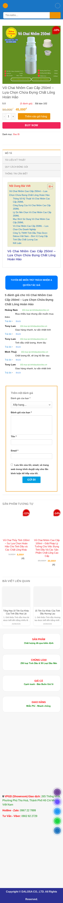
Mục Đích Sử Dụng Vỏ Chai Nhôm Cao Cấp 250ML (31, 221)
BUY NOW (31, 125)
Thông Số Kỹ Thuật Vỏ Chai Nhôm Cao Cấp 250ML (31, 200)
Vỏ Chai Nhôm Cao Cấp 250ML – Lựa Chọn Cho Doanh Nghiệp (30, 228)
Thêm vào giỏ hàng (36, 116)
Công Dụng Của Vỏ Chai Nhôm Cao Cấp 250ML (32, 207)
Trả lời (8, 321)
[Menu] (5, 5)
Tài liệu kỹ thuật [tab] (15, 160)
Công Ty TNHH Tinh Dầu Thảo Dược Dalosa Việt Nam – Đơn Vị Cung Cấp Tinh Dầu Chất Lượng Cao (30, 236)
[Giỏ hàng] (57, 5)
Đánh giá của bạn (20, 398)
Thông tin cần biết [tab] (16, 173)
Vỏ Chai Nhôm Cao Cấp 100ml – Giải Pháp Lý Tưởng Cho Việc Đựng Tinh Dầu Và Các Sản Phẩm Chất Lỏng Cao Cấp (47, 548)
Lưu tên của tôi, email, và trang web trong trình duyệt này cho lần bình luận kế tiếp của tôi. (30, 469)
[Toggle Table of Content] (48, 186)
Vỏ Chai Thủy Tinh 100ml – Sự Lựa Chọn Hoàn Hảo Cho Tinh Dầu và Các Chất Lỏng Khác (16, 545)
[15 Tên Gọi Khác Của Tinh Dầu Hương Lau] (47, 594)
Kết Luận (17, 243)
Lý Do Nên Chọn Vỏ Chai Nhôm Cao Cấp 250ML (32, 214)
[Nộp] (55, 15)
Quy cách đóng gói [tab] (16, 167)
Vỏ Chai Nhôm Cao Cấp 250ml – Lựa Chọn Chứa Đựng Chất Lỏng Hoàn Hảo (29, 193)
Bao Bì (16, 134)
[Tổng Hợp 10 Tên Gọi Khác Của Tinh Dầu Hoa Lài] (16, 594)
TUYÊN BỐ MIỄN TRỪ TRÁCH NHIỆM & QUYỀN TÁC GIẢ (31, 282)
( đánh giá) (26, 103)
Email (14, 450)
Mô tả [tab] (8, 153)
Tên (13, 436)
